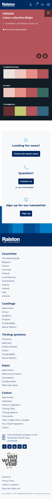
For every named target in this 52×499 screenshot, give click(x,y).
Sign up (26, 213)
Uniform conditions (10, 485)
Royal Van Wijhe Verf (11, 488)
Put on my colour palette (16, 29)
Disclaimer (6, 477)
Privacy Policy (8, 481)
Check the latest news (26, 154)
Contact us (26, 181)
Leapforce (47, 493)
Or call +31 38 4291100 (24, 187)
